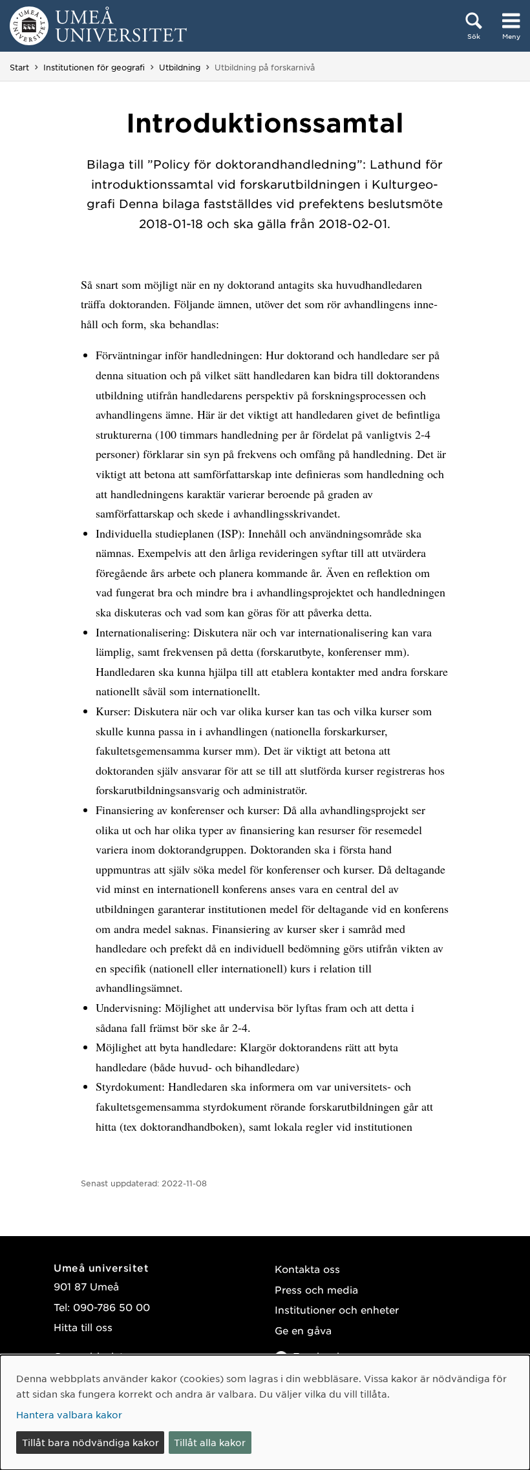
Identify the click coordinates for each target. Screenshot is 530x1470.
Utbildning (179, 67)
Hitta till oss (83, 1327)
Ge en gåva (303, 1330)
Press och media (316, 1289)
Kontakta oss (307, 1269)
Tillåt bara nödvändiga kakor (90, 1442)
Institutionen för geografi (94, 67)
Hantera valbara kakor (69, 1414)
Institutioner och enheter (337, 1309)
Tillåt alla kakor (210, 1442)
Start (19, 67)
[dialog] (265, 1412)
